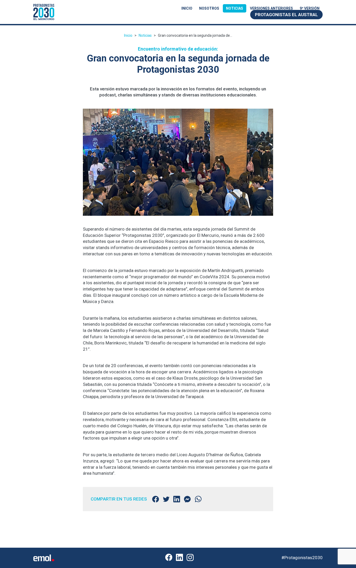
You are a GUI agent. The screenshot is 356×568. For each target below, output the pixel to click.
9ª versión (310, 8)
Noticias (234, 8)
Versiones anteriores (271, 8)
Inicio (186, 8)
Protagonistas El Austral (286, 14)
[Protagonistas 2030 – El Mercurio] (43, 11)
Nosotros (209, 8)
